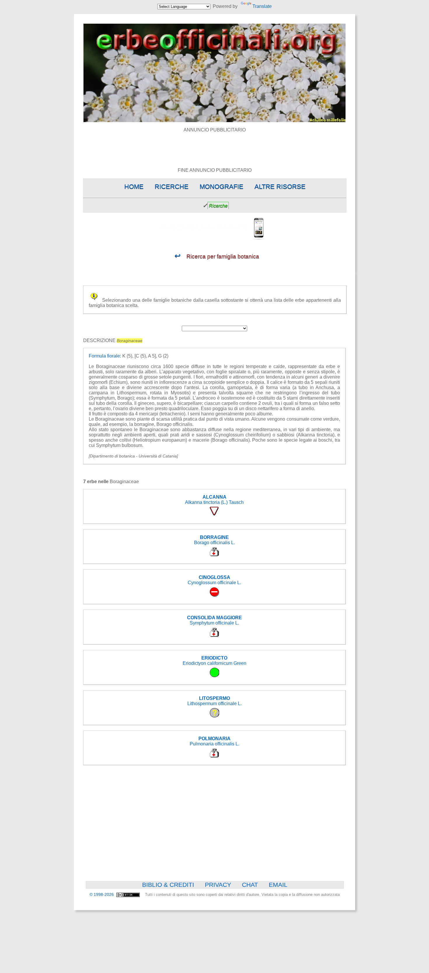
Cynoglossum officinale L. (214, 580)
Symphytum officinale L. (214, 620)
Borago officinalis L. (214, 540)
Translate (261, 6)
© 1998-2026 (102, 894)
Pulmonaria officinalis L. (214, 741)
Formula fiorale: (105, 355)
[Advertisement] (214, 146)
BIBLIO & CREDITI (168, 884)
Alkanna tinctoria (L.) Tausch (214, 500)
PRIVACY (218, 884)
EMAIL (278, 884)
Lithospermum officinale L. (214, 701)
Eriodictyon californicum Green (214, 660)
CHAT (250, 884)
